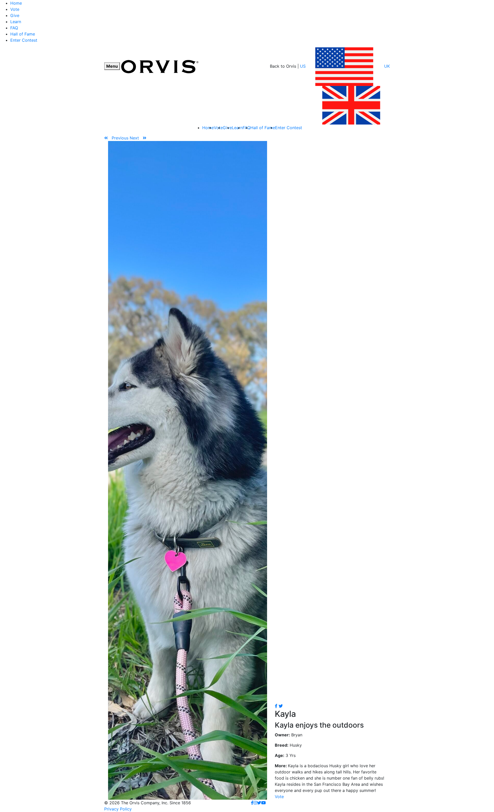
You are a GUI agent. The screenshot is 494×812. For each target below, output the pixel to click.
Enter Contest (23, 40)
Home (16, 3)
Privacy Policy (118, 808)
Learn (15, 21)
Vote (14, 9)
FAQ (14, 27)
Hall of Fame (22, 34)
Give (14, 15)
